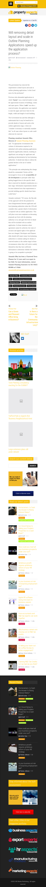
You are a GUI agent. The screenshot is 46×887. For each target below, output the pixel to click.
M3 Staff (12, 58)
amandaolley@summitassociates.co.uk (21, 270)
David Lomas (23, 515)
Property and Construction (26, 520)
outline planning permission (22, 279)
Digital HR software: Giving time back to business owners (26, 599)
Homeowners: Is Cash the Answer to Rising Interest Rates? (27, 509)
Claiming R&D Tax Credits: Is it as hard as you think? (28, 662)
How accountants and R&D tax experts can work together (28, 615)
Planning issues (14, 282)
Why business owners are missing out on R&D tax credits (28, 631)
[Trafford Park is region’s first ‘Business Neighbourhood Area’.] (21, 401)
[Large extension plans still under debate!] (21, 434)
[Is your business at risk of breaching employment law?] (12, 585)
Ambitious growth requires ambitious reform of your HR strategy (25, 566)
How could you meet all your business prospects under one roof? (28, 549)
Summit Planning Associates (25, 141)
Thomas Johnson (24, 573)
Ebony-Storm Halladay (26, 653)
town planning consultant (27, 289)
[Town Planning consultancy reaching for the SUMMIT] (21, 367)
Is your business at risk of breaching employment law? (28, 583)
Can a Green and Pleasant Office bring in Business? (13, 314)
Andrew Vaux (23, 554)
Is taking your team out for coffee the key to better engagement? (27, 647)
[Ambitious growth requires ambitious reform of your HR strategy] (12, 566)
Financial (21, 624)
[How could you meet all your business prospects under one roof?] (12, 550)
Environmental (22, 58)
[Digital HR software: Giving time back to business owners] (12, 601)
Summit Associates (19, 286)
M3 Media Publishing (22, 881)
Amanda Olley (14, 275)
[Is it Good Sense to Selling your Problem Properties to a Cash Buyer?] (12, 529)
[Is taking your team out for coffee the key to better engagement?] (12, 649)
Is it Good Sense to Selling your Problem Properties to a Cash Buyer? (26, 529)
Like (33, 621)
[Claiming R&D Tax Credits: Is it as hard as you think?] (12, 665)
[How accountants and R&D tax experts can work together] (12, 617)
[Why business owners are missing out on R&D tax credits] (12, 633)
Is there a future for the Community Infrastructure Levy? (32, 317)
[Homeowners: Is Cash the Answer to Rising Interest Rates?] (12, 511)
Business (21, 518)
